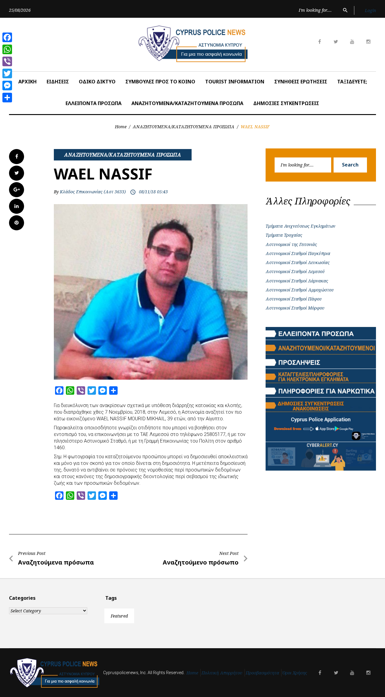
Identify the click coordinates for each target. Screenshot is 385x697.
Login (370, 10)
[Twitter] (7, 73)
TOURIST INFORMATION (234, 81)
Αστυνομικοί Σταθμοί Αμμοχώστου (300, 290)
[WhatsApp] (7, 49)
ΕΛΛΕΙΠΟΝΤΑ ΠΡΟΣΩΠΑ (94, 103)
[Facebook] (7, 37)
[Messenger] (7, 85)
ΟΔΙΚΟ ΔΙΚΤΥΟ (97, 81)
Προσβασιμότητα (262, 673)
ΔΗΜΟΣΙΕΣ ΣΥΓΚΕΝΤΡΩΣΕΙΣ (286, 103)
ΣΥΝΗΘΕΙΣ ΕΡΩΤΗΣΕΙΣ (300, 81)
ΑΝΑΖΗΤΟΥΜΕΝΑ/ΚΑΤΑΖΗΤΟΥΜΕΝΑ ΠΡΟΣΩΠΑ (187, 103)
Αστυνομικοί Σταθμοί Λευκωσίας (298, 262)
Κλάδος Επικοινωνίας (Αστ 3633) (93, 191)
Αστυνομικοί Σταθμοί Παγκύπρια (298, 253)
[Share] (7, 98)
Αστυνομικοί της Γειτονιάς (291, 244)
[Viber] (7, 61)
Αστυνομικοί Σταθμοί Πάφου (294, 299)
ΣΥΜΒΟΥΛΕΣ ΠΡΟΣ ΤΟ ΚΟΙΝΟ (160, 81)
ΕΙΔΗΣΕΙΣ (58, 81)
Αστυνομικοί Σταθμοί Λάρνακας (297, 281)
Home (121, 126)
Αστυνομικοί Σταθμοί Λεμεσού (295, 271)
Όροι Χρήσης (294, 673)
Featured (119, 616)
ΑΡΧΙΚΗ (27, 81)
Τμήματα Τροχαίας (284, 235)
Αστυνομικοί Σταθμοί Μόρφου (295, 308)
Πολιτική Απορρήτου (222, 673)
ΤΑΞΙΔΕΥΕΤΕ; (352, 81)
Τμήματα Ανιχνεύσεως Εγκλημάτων (300, 226)
